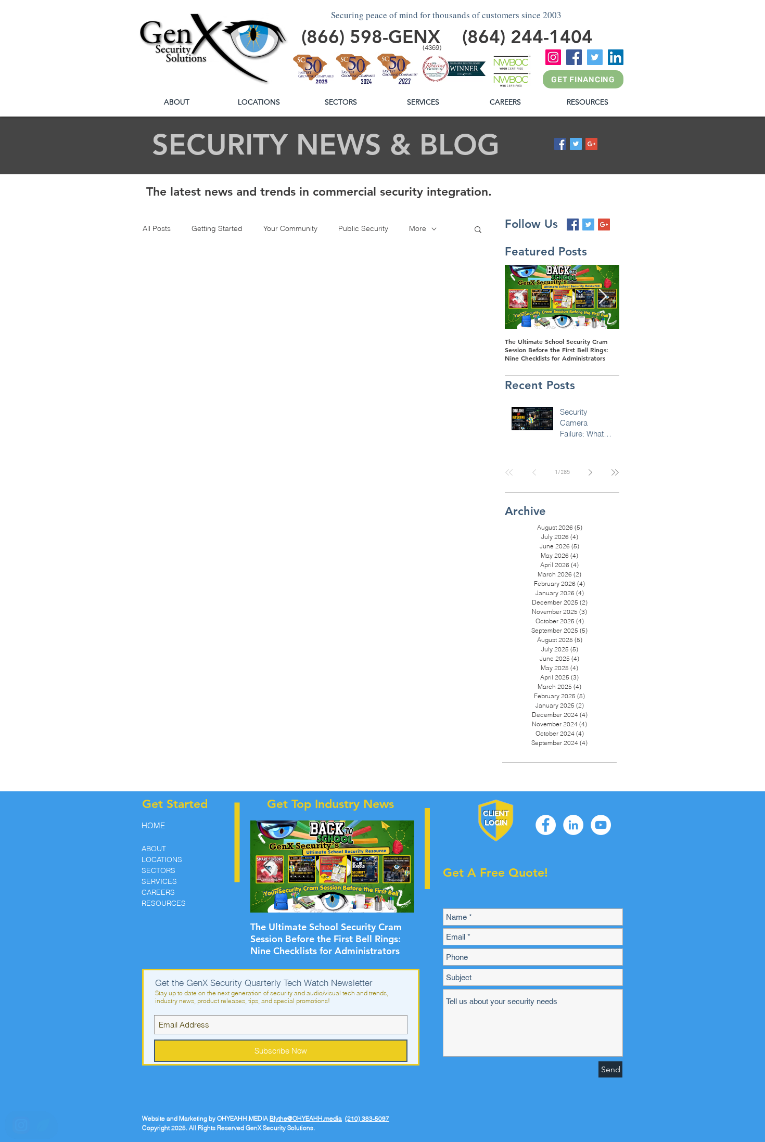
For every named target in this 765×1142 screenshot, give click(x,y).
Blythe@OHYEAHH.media (306, 1118)
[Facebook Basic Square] (560, 144)
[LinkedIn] (615, 57)
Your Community (290, 228)
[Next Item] (602, 297)
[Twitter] (595, 57)
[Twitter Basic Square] (576, 144)
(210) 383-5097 (367, 1118)
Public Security (363, 228)
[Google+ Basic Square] (591, 144)
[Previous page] (534, 472)
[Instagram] (553, 57)
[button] (587, 102)
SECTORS (158, 870)
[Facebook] (574, 57)
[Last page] (615, 472)
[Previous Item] (521, 297)
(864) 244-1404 (527, 36)
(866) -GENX (370, 36)
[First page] (509, 472)
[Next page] (590, 472)
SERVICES (159, 881)
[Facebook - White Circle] (546, 825)
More (417, 228)
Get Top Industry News (330, 804)
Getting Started (217, 228)
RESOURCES (164, 903)
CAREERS (158, 892)
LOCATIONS (162, 859)
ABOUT (154, 848)
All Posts (157, 228)
